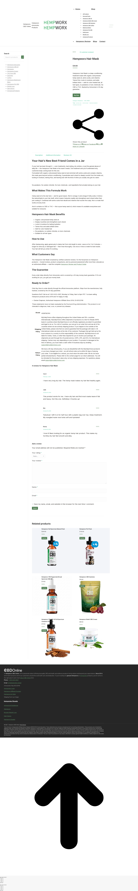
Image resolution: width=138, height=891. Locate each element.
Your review (37, 461)
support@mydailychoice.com (51, 345)
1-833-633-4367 (23, 1)
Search (6, 54)
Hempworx (80, 100)
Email (34, 496)
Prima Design (23, 724)
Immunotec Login (9, 688)
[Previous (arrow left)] (0, 880)
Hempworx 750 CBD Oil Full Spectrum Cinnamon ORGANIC (53, 620)
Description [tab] (39, 155)
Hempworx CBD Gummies (87, 577)
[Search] (22, 57)
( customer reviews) (87, 52)
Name (35, 487)
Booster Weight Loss (10, 712)
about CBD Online (25, 678)
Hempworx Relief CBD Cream (88, 619)
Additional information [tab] (53, 155)
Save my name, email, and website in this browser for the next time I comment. (64, 504)
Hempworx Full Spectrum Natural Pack (53, 529)
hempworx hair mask (77, 104)
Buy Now (76, 95)
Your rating (37, 453)
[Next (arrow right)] (2, 880)
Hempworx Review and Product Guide (73, 264)
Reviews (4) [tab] (68, 155)
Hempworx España (9, 719)
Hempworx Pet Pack (85, 529)
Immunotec (83, 675)
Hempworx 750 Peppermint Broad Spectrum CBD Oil (52, 578)
